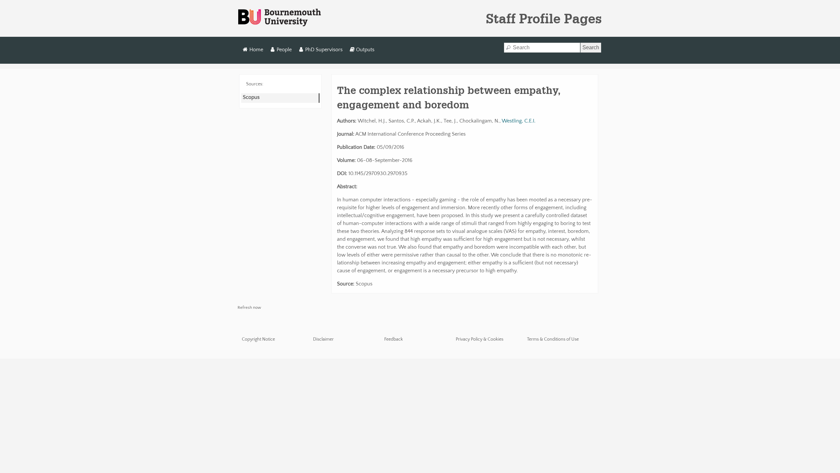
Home (256, 50)
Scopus (251, 97)
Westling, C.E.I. (519, 121)
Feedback (393, 339)
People (284, 50)
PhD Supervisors (324, 50)
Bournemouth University (279, 18)
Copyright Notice (258, 339)
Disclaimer (323, 339)
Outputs (365, 50)
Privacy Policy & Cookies (479, 339)
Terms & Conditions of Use (553, 339)
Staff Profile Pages (544, 18)
